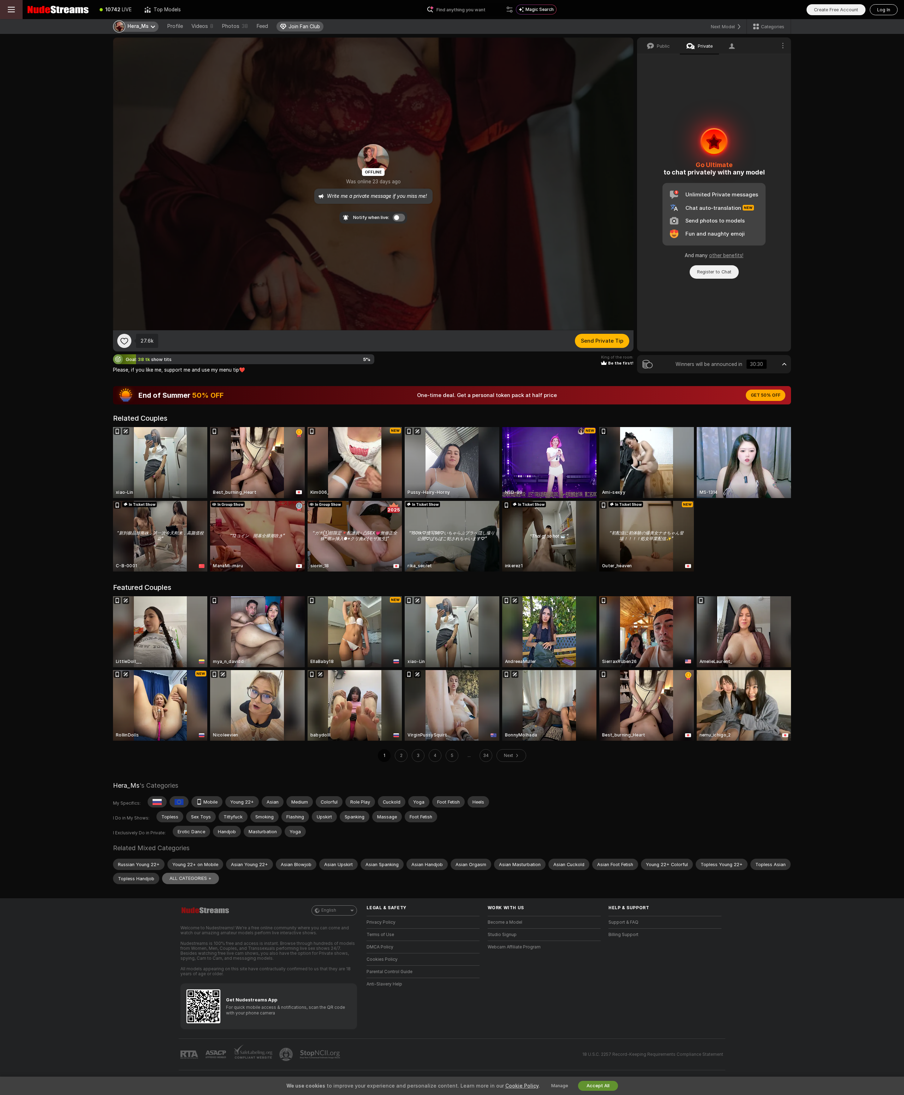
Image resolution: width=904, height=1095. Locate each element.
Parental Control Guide (389, 971)
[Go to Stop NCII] (320, 1054)
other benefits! (726, 255)
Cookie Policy (522, 1086)
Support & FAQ (623, 922)
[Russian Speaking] (157, 801)
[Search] (510, 9)
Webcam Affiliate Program (514, 947)
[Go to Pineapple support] (286, 1054)
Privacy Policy (381, 922)
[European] (179, 801)
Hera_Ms (126, 785)
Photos (235, 26)
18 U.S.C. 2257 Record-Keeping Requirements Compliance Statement (652, 1054)
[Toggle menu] (11, 9)
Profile (175, 26)
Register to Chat (714, 271)
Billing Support (623, 934)
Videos (202, 26)
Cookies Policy (382, 959)
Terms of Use (380, 934)
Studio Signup (502, 934)
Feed (262, 26)
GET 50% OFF (765, 395)
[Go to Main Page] (58, 9)
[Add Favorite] (124, 341)
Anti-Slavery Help (384, 984)
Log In (883, 9)
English (328, 910)
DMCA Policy (380, 947)
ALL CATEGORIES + (191, 878)
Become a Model (505, 922)
